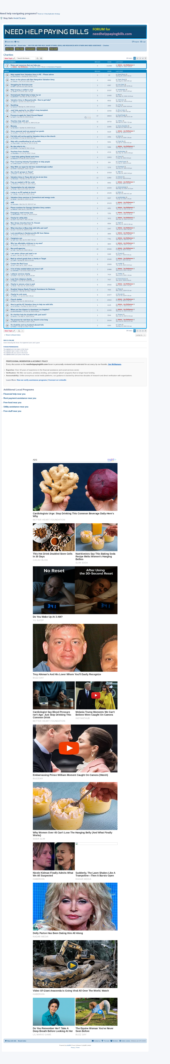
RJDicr (14, 275)
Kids (13, 86)
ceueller (120, 263)
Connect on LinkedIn (57, 380)
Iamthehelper (122, 89)
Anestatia (15, 204)
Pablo (14, 224)
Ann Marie (15, 138)
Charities (8, 54)
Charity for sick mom (19, 294)
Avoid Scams (19, 18)
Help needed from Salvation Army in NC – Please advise (32, 74)
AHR (12, 202)
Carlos (120, 324)
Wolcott (14, 209)
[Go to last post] (134, 65)
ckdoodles (15, 270)
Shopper (120, 314)
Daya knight (16, 143)
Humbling (14, 105)
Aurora (14, 316)
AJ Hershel (15, 306)
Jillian (119, 172)
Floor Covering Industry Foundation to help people (30, 162)
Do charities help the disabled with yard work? (28, 315)
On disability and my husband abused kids (27, 325)
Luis (13, 229)
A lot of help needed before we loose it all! (27, 269)
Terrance (15, 235)
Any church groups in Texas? (22, 172)
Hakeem (120, 177)
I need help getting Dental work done (25, 157)
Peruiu (14, 189)
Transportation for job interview (23, 187)
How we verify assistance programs (32, 380)
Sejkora (14, 101)
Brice (14, 301)
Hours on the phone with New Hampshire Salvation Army (33, 80)
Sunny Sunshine (123, 126)
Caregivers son (16, 238)
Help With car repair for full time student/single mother (32, 167)
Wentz (14, 286)
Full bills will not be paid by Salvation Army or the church (33, 136)
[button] (145, 58)
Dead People (121, 115)
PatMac (14, 296)
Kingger (14, 280)
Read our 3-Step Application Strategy (49, 14)
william (14, 112)
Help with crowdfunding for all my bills (26, 141)
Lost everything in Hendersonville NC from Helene (30, 233)
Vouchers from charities (20, 152)
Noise (119, 136)
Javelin (14, 91)
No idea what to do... (19, 146)
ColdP (14, 260)
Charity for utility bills (19, 218)
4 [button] (142, 58)
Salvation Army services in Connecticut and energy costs (33, 197)
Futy (13, 250)
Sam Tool (15, 240)
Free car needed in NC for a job (23, 182)
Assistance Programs (54, 67)
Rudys (14, 326)
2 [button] (137, 58)
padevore (15, 291)
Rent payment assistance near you (19, 398)
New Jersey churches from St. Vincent (25, 223)
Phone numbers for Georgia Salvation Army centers (31, 208)
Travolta (14, 194)
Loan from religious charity (21, 279)
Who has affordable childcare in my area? (27, 243)
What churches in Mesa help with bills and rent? (29, 228)
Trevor (120, 156)
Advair (14, 199)
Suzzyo (14, 107)
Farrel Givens (122, 279)
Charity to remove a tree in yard (23, 284)
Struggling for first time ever (21, 85)
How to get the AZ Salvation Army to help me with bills (32, 304)
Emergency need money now (22, 213)
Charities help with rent (19, 121)
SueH (14, 117)
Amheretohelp (122, 187)
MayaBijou (15, 153)
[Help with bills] (75, 31)
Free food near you (12, 402)
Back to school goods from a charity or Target (28, 259)
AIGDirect (15, 184)
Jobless (120, 121)
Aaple (119, 222)
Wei (119, 94)
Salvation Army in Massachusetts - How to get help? (31, 100)
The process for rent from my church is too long (29, 320)
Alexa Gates (121, 110)
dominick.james (17, 122)
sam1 (14, 255)
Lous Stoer (121, 84)
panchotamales (17, 311)
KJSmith (14, 148)
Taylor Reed (121, 79)
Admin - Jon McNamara (20, 67)
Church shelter (16, 299)
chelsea (14, 81)
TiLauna (120, 253)
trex (13, 265)
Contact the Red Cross (19, 264)
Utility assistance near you (15, 407)
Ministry (14, 126)
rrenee (14, 168)
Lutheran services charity (20, 274)
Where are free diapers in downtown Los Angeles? (30, 309)
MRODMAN (16, 214)
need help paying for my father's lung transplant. (29, 110)
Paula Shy (121, 141)
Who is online (8, 340)
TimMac (120, 273)
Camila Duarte (16, 163)
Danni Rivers (16, 76)
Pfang (119, 289)
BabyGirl (15, 158)
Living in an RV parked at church (23, 192)
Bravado (120, 294)
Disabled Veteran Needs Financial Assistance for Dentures (33, 289)
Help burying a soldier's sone (22, 90)
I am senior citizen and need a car (24, 253)
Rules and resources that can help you (25, 65)
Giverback (121, 166)
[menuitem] (16, 41)
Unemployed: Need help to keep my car (26, 95)
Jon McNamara (114, 364)
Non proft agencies (18, 248)
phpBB (69, 1045)
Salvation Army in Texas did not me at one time (29, 177)
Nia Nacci (15, 128)
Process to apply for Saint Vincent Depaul (27, 115)
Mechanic (15, 178)
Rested (14, 173)
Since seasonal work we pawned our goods (27, 131)
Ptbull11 (14, 321)
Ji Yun (119, 105)
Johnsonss (121, 100)
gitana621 (15, 96)
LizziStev (15, 133)
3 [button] (140, 58)
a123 (13, 219)
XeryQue (15, 245)
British (119, 192)
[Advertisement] (60, 7)
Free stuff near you (12, 411)
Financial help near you (14, 394)
